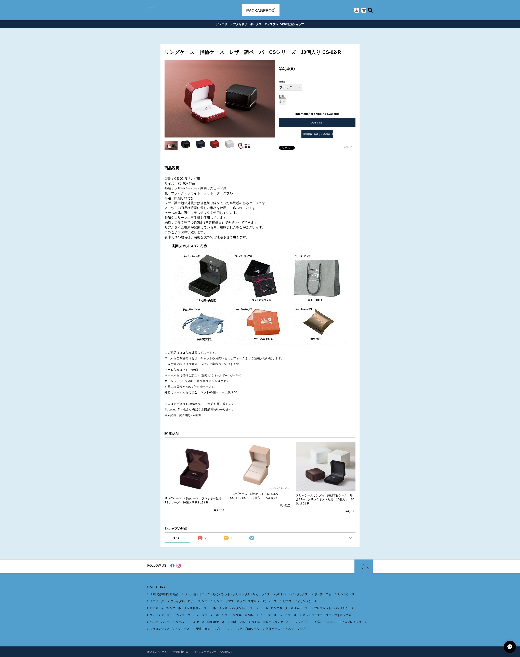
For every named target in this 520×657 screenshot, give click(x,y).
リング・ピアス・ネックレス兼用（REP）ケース (245, 601)
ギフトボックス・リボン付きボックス (327, 615)
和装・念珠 (238, 621)
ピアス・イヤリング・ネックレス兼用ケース (178, 608)
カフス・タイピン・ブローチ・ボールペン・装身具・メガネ (214, 615)
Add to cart (317, 122)
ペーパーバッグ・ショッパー (168, 621)
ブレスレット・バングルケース (334, 608)
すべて (177, 537)
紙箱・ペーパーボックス (292, 594)
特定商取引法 (180, 651)
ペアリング (157, 601)
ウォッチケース (160, 615)
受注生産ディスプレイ (210, 628)
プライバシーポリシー (204, 651)
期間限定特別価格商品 (164, 594)
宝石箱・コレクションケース (270, 621)
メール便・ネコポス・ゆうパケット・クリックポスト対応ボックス (227, 594)
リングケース (346, 594)
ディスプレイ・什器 (308, 621)
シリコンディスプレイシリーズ (170, 628)
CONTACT (226, 651)
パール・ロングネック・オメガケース (283, 608)
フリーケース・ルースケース (277, 615)
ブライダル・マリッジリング (188, 601)
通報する (347, 147)
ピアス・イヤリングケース (300, 601)
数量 (282, 96)
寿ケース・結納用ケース (208, 621)
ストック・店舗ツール (245, 628)
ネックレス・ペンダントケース (233, 608)
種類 (282, 81)
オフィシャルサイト (158, 651)
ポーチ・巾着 (322, 594)
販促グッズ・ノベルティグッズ (286, 628)
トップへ (363, 567)
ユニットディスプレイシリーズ (347, 621)
